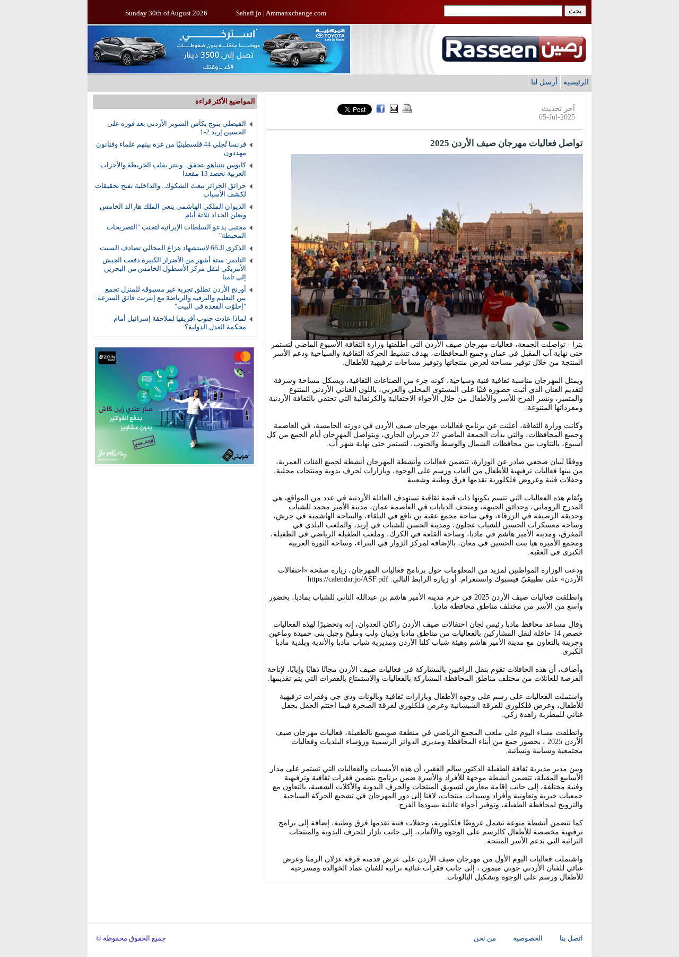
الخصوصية (528, 938)
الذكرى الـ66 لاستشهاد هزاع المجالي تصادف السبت (173, 248)
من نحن (485, 938)
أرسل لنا (544, 82)
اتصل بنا (571, 938)
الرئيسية (576, 82)
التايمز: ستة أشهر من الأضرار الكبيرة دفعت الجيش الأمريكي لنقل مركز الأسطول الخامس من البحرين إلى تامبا (174, 268)
